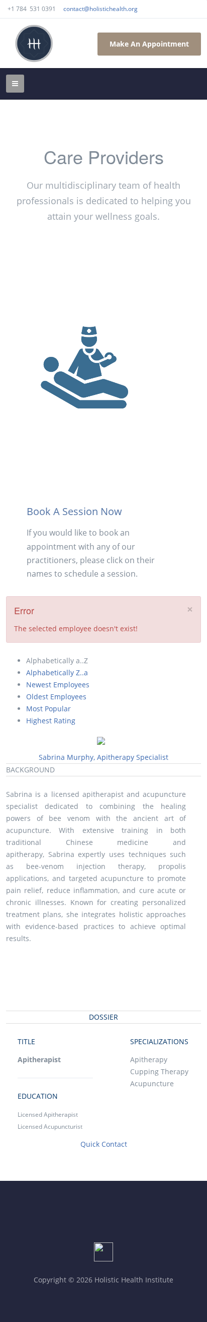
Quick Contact (103, 1144)
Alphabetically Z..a (57, 672)
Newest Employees (57, 684)
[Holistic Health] (34, 43)
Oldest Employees (56, 696)
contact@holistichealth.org (100, 9)
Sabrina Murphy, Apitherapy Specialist (103, 757)
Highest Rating (50, 720)
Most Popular (48, 708)
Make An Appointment (149, 44)
